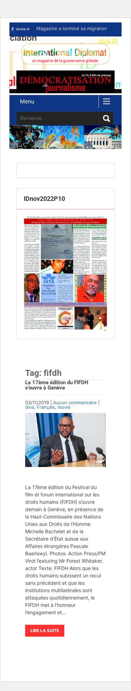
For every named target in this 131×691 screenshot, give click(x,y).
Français (46, 407)
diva (29, 407)
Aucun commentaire (75, 402)
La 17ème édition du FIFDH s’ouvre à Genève (56, 385)
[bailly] (65, 274)
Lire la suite (44, 630)
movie (64, 407)
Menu (27, 101)
